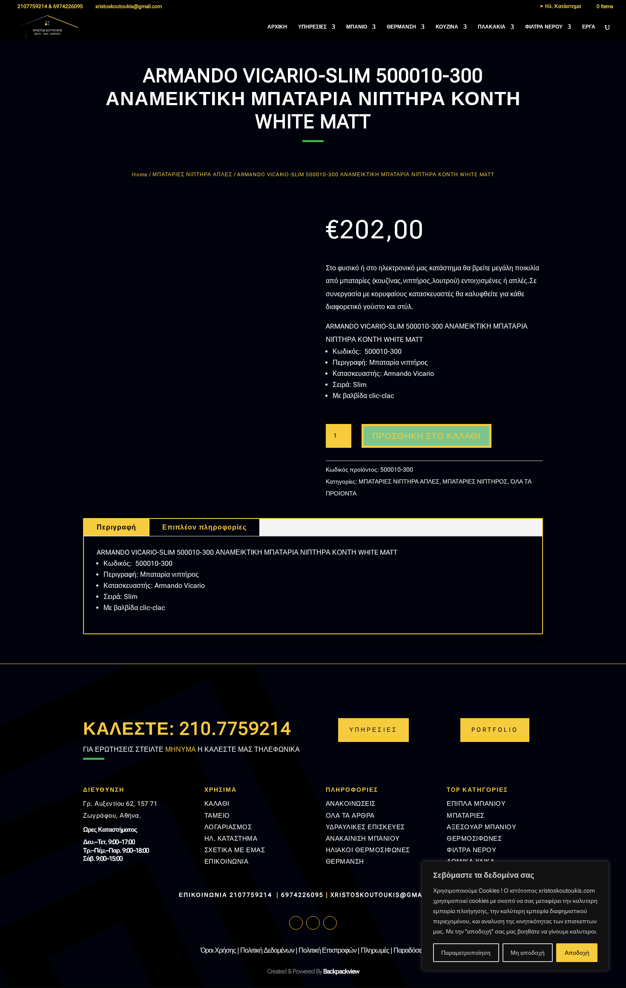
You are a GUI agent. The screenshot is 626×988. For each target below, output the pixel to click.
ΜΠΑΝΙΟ (356, 27)
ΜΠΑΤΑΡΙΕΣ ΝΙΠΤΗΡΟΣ (475, 481)
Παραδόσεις (409, 950)
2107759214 (252, 894)
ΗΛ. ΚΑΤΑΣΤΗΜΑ (231, 838)
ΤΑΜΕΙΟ (217, 815)
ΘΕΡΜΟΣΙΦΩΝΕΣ (474, 838)
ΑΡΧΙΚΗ (277, 27)
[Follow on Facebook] (296, 923)
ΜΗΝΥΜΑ (180, 749)
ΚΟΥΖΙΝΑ (447, 27)
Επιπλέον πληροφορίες (204, 527)
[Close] (600, 868)
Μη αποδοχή (528, 952)
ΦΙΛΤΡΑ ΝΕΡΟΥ (544, 27)
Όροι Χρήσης (218, 950)
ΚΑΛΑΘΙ (217, 804)
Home (139, 175)
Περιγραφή (116, 527)
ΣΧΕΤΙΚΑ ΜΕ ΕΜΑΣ (234, 850)
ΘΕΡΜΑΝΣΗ (401, 27)
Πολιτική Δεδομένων (267, 950)
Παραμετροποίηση (466, 952)
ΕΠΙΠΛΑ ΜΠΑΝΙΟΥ (476, 804)
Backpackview (341, 971)
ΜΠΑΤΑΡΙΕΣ (466, 815)
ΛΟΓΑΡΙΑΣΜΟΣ (228, 827)
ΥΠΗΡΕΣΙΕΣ (312, 27)
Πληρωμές (375, 950)
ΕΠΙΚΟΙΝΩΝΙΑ (226, 861)
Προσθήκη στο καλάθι (426, 436)
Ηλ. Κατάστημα (562, 6)
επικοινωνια (203, 894)
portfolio (494, 729)
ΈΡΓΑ (588, 27)
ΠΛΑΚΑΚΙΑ (491, 27)
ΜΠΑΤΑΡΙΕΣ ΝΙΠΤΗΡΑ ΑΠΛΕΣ (192, 175)
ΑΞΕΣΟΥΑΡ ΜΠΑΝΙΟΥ (481, 827)
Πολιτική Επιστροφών (327, 950)
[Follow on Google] (330, 923)
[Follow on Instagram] (313, 923)
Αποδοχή (577, 952)
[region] (515, 916)
